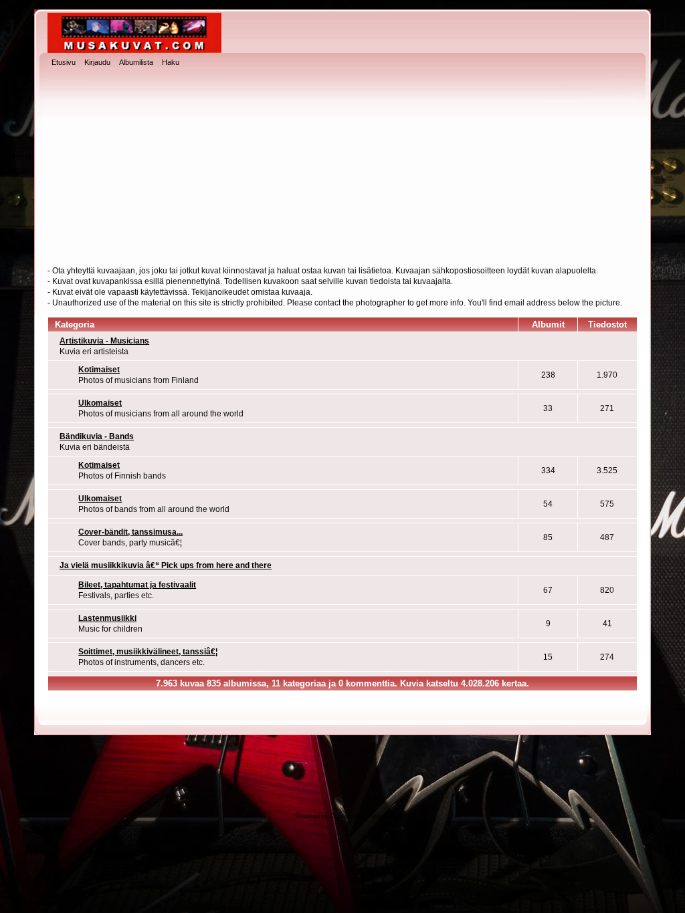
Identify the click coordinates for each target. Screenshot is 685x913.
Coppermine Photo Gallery (366, 816)
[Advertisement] (342, 167)
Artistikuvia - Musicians (104, 341)
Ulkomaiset (100, 403)
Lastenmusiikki (107, 618)
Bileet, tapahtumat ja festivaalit (137, 585)
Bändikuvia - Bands (97, 436)
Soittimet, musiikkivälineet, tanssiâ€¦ (147, 651)
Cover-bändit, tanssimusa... (130, 532)
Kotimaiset (99, 369)
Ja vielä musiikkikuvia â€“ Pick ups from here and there (166, 565)
